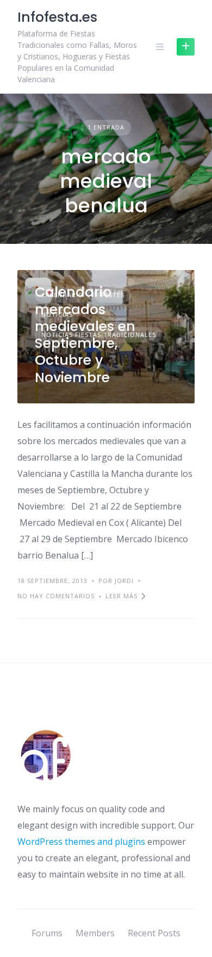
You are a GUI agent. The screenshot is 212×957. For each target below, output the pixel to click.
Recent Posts (154, 933)
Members (95, 933)
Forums (47, 933)
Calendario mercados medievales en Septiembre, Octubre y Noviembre (85, 335)
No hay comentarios (56, 596)
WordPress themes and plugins (81, 842)
